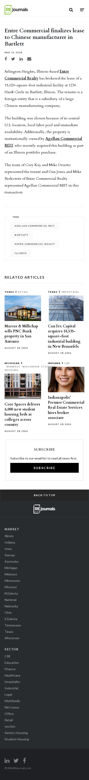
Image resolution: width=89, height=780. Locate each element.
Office (9, 714)
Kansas (10, 555)
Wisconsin (30, 366)
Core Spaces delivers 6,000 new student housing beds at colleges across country (22, 414)
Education (12, 663)
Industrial (70, 291)
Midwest (13, 366)
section (10, 726)
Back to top (44, 495)
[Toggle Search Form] (71, 10)
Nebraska (11, 606)
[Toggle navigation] (82, 9)
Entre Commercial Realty (35, 244)
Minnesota (12, 580)
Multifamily (12, 701)
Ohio (8, 612)
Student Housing (17, 739)
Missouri (11, 587)
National (10, 600)
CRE (67, 363)
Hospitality (12, 682)
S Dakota (11, 619)
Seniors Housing (16, 733)
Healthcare (12, 675)
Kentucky (11, 561)
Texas (9, 291)
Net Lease (12, 707)
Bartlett (21, 234)
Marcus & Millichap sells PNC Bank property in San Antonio (21, 334)
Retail (23, 291)
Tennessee (13, 625)
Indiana (54, 363)
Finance (10, 669)
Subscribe (45, 468)
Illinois (20, 253)
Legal (8, 694)
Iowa (8, 549)
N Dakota (11, 593)
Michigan (12, 363)
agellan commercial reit (35, 225)
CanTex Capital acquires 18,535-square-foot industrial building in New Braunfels (64, 336)
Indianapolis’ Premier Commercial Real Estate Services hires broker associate (66, 407)
